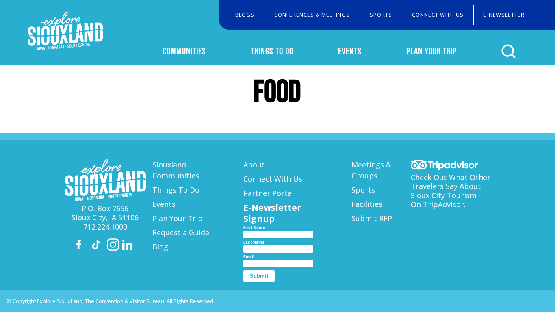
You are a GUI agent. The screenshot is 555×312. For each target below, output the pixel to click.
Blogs (244, 14)
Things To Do (272, 51)
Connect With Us (438, 14)
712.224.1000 (105, 227)
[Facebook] (82, 246)
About (254, 164)
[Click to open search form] (508, 51)
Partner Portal (268, 193)
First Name (254, 227)
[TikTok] (97, 246)
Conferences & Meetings (312, 14)
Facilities (366, 204)
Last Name (254, 242)
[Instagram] (113, 246)
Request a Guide (180, 232)
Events (350, 51)
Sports (381, 14)
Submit (259, 276)
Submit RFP (371, 218)
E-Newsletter (504, 14)
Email (248, 257)
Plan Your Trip (431, 51)
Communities (184, 51)
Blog (160, 246)
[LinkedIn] (128, 246)
